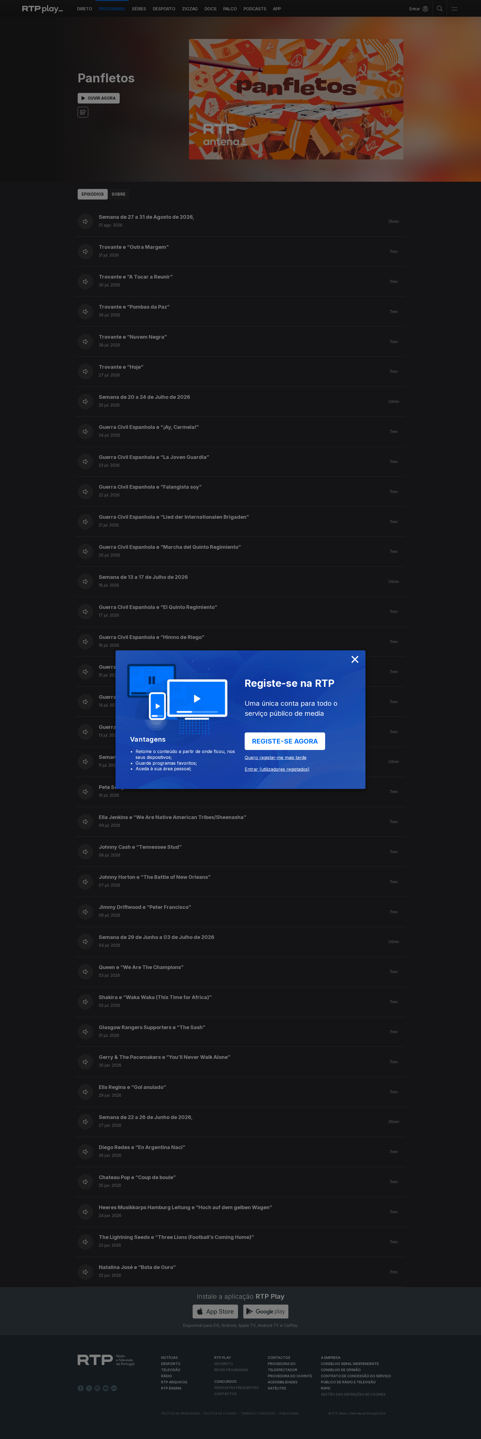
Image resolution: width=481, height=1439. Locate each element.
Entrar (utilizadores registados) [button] (277, 769)
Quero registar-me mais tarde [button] (275, 757)
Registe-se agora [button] (285, 741)
